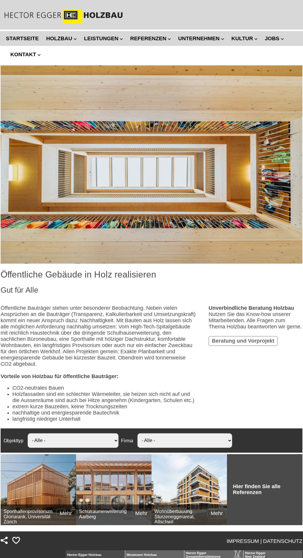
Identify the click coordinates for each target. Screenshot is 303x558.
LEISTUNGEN (102, 38)
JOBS (273, 38)
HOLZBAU (60, 38)
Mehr (66, 513)
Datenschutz (282, 541)
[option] (151, 164)
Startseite (22, 38)
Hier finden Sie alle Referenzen (257, 489)
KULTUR (242, 38)
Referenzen (149, 38)
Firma (127, 440)
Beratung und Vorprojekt (243, 341)
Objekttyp (13, 440)
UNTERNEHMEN (199, 38)
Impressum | (244, 541)
